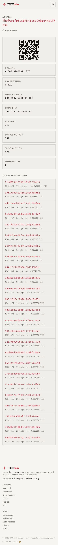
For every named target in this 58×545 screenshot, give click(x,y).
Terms (5, 528)
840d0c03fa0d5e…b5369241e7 (22, 214)
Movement (7, 491)
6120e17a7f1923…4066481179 (22, 395)
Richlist (5, 498)
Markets (6, 502)
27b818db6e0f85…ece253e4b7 (22, 373)
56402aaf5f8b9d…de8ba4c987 (22, 288)
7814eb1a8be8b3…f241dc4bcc (22, 331)
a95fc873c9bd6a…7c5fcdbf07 (22, 405)
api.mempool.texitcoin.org (25, 478)
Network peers (8, 495)
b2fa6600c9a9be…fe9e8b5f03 (22, 256)
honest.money (18, 472)
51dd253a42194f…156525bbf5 (22, 182)
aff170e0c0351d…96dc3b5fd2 (22, 192)
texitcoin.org (7, 515)
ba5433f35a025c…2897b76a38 (22, 363)
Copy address (11, 30)
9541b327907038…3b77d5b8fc (22, 267)
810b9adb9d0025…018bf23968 (22, 352)
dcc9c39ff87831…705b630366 (22, 246)
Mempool (6, 488)
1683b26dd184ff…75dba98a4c (22, 416)
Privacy (5, 525)
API (3, 505)
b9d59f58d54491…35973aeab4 (22, 437)
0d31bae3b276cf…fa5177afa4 (22, 203)
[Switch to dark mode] (53, 4)
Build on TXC (7, 518)
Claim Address (8, 521)
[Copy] (42, 182)
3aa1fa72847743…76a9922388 (22, 224)
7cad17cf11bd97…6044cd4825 (22, 427)
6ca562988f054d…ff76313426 (22, 320)
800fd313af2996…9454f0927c (22, 299)
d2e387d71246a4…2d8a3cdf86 (22, 384)
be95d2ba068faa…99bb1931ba (22, 235)
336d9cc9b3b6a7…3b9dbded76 (22, 278)
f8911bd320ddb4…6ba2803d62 (22, 310)
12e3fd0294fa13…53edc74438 (22, 342)
